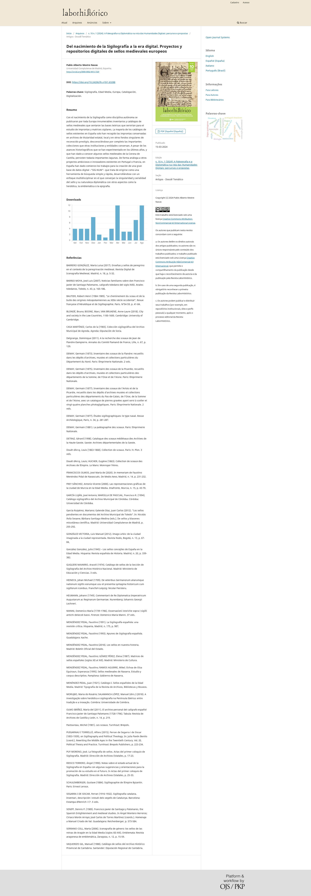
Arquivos (77, 22)
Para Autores (212, 94)
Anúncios (92, 22)
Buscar (243, 22)
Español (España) (215, 60)
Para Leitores (212, 90)
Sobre (105, 22)
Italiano (210, 65)
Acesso (246, 2)
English (210, 55)
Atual (64, 22)
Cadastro (234, 2)
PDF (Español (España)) (171, 131)
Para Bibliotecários (215, 99)
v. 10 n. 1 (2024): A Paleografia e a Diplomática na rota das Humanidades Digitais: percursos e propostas (138, 33)
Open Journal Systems (218, 37)
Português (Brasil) (215, 70)
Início (69, 33)
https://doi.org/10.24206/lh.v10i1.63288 (93, 82)
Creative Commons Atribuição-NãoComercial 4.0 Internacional (175, 261)
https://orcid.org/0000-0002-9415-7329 (82, 72)
